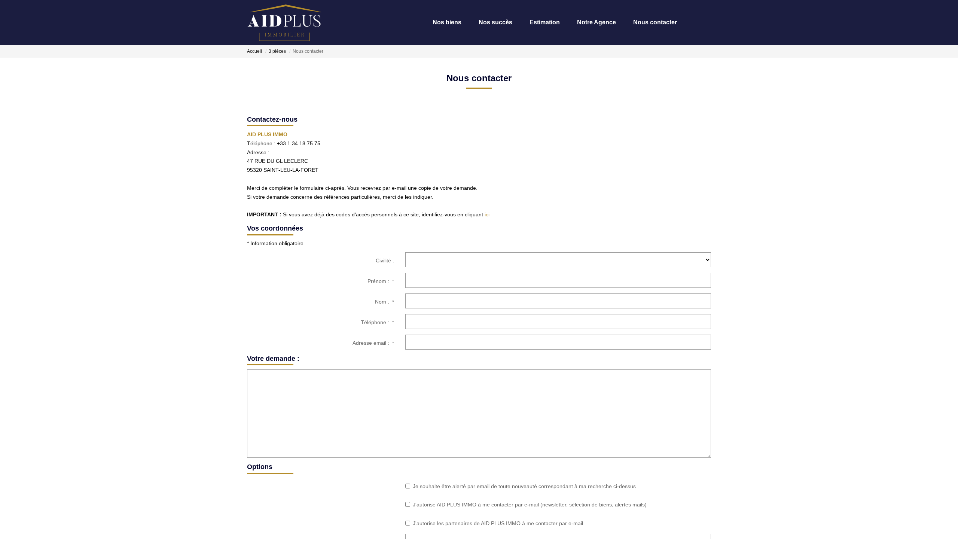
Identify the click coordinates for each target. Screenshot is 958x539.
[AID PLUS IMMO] (284, 22)
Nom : (384, 302)
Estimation (532, 22)
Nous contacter (650, 22)
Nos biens (427, 22)
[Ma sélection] (693, 22)
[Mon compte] (704, 22)
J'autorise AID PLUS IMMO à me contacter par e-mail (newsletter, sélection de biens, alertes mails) (530, 505)
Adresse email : (373, 343)
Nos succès (479, 22)
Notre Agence (587, 22)
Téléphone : (377, 322)
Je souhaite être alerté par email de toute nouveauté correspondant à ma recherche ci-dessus (524, 486)
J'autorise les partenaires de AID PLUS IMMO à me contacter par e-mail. (499, 523)
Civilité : (385, 261)
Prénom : (380, 281)
